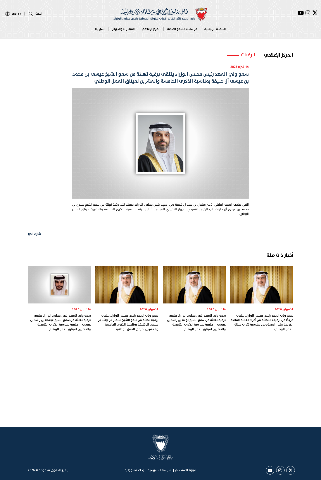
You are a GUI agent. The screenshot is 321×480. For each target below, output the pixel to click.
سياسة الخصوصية (159, 470)
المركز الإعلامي (151, 29)
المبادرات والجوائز (123, 29)
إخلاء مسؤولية (134, 470)
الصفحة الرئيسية (215, 29)
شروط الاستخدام (186, 470)
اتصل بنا (100, 29)
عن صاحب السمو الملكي (182, 29)
